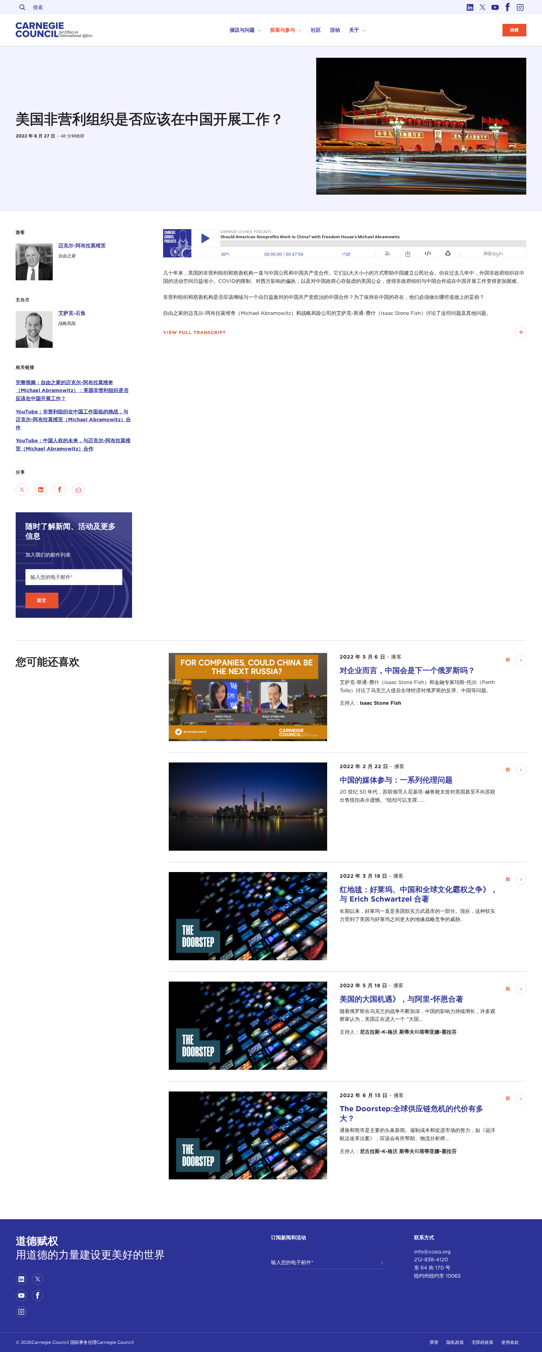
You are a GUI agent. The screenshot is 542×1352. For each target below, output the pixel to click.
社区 (316, 30)
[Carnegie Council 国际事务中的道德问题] (54, 30)
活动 (335, 30)
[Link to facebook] (507, 7)
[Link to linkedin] (470, 7)
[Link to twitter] (482, 7)
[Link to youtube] (495, 7)
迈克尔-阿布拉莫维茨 (82, 246)
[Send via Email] (78, 489)
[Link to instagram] (520, 7)
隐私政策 (455, 1342)
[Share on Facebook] (59, 489)
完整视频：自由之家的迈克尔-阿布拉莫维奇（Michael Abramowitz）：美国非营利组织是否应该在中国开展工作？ (72, 390)
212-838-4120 (431, 1260)
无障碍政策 (482, 1342)
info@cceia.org (432, 1252)
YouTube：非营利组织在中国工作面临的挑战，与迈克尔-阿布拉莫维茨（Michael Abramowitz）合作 (73, 420)
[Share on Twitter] (22, 489)
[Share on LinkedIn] (41, 489)
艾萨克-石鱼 (72, 313)
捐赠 (514, 30)
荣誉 (434, 1342)
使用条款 (510, 1342)
